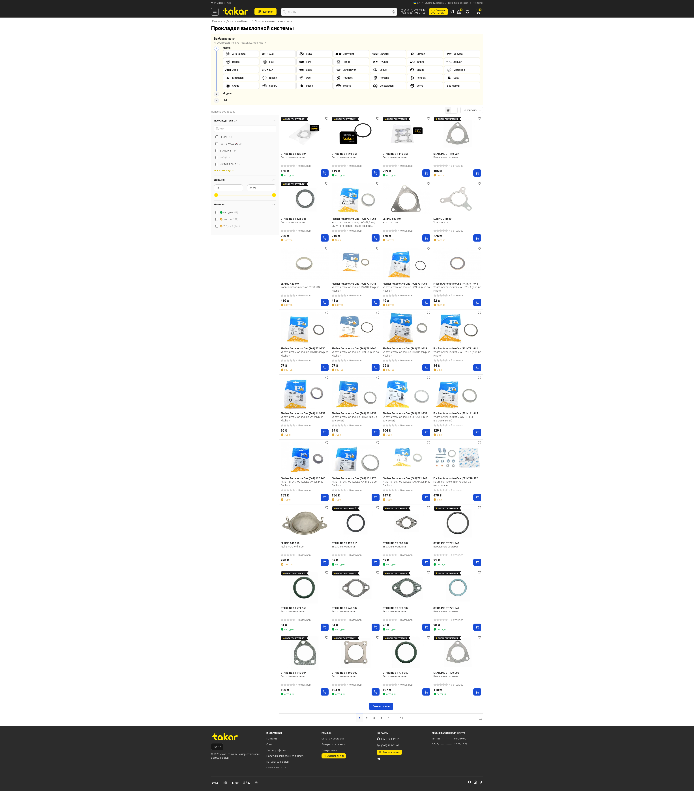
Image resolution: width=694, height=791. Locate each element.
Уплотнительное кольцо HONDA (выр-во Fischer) (406, 289)
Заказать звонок (391, 752)
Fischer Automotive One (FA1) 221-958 (405, 413)
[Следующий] (376, 134)
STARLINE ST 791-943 (446, 543)
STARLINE (228, 150)
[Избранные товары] (468, 11)
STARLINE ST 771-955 (293, 608)
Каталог (268, 11)
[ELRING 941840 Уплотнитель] (457, 199)
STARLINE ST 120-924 (293, 153)
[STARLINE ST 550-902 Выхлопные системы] (406, 523)
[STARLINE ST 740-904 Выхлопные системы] (305, 653)
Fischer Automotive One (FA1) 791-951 (405, 283)
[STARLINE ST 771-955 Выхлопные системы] (305, 588)
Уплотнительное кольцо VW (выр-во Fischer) (302, 418)
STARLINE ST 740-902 (344, 608)
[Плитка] (448, 110)
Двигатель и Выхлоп (238, 21)
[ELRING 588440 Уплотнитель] (406, 199)
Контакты (478, 3)
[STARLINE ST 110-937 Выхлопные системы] (457, 134)
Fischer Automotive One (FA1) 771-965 (354, 218)
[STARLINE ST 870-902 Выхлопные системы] (406, 588)
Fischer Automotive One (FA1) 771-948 (405, 478)
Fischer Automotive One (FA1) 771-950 (303, 348)
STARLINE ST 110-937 (446, 153)
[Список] (454, 110)
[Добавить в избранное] (327, 118)
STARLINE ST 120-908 (446, 672)
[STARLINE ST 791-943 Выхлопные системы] (457, 523)
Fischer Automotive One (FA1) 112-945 (303, 478)
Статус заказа (330, 750)
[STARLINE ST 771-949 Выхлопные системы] (457, 588)
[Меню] (215, 12)
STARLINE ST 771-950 (395, 672)
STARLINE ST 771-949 (446, 608)
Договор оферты (276, 750)
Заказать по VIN (335, 756)
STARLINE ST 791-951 (344, 153)
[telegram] (378, 759)
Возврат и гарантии (333, 744)
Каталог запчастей (277, 761)
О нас (269, 744)
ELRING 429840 (290, 283)
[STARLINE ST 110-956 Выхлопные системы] (406, 134)
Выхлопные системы (293, 157)
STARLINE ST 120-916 (344, 543)
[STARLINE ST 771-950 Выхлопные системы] (406, 653)
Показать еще (381, 706)
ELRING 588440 (392, 218)
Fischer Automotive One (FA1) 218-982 (455, 478)
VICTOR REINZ (230, 164)
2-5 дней (231, 226)
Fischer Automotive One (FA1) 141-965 (455, 413)
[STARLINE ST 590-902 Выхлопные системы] (356, 653)
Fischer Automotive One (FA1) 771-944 (455, 283)
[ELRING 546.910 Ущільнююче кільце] (305, 523)
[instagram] (475, 782)
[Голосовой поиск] (393, 12)
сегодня (230, 212)
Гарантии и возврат (458, 3)
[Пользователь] (452, 11)
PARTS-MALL (231, 143)
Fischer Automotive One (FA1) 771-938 (405, 348)
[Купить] (325, 173)
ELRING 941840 (442, 218)
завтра (230, 219)
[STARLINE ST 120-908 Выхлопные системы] (457, 653)
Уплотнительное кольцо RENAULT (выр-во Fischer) (406, 418)
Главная (217, 21)
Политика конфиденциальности (285, 755)
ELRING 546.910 (290, 543)
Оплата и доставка (434, 3)
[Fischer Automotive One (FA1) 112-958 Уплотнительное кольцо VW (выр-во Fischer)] (305, 393)
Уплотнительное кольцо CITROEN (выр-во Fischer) (355, 418)
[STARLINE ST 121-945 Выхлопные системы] (305, 199)
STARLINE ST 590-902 (344, 672)
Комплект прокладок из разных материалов (452, 483)
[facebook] (469, 782)
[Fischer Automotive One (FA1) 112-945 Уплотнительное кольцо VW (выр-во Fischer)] (305, 458)
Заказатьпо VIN (440, 11)
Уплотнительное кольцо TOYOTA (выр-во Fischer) (355, 289)
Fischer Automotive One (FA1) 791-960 (354, 348)
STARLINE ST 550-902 (395, 543)
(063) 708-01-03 (390, 745)
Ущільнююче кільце (292, 546)
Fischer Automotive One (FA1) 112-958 (303, 413)
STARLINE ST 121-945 (293, 218)
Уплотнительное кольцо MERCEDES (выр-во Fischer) (454, 418)
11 (401, 718)
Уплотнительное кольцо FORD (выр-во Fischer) (354, 483)
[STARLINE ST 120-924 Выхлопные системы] (305, 134)
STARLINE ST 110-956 (395, 153)
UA (418, 3)
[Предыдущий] (335, 134)
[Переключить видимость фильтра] (273, 120)
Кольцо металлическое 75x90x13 (300, 287)
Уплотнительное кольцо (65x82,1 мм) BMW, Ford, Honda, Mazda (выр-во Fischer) (353, 224)
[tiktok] (481, 782)
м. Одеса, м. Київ (222, 3)
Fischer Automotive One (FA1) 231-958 (354, 413)
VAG (225, 157)
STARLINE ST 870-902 (395, 608)
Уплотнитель (390, 222)
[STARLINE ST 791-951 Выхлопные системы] (356, 134)
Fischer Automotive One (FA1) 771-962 (455, 348)
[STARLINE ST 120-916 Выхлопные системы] (356, 523)
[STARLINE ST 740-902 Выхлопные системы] (356, 588)
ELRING (226, 136)
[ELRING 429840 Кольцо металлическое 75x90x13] (305, 263)
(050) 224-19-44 (390, 738)
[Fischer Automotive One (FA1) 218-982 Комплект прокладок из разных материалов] (457, 458)
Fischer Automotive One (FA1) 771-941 (354, 283)
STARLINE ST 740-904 (293, 672)
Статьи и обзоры (276, 767)
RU (215, 746)
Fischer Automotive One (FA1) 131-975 (354, 478)
